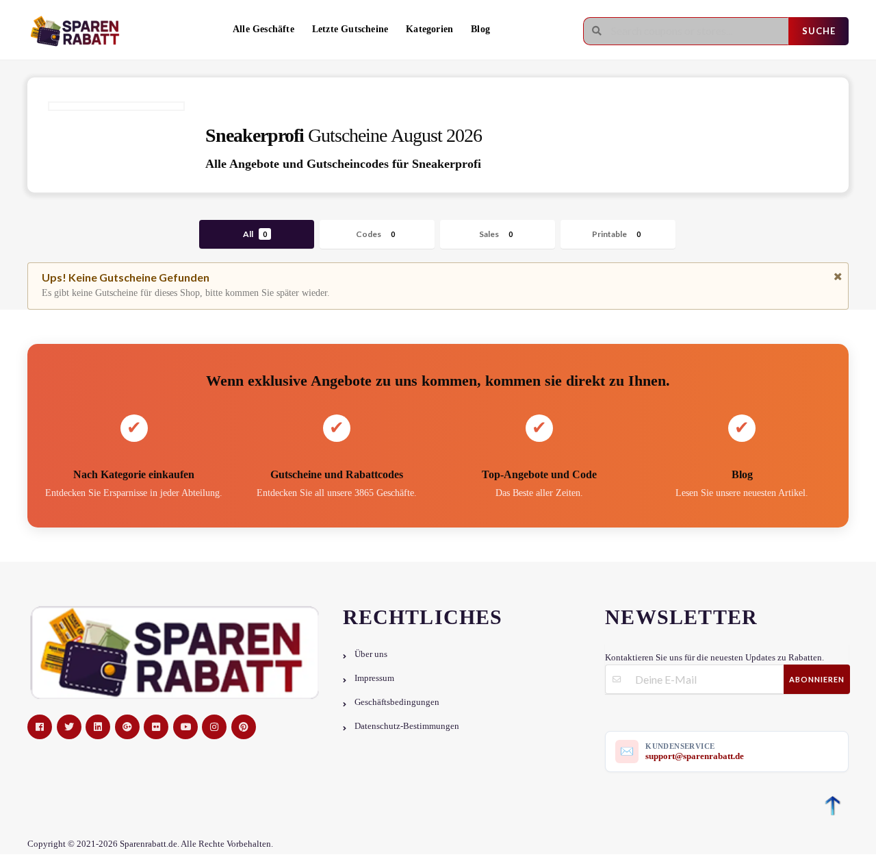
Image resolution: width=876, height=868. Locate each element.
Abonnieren (817, 679)
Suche (819, 30)
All (255, 234)
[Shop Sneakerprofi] (116, 106)
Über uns (371, 654)
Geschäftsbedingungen (397, 702)
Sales (496, 234)
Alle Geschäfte (263, 29)
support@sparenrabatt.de (694, 756)
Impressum (374, 678)
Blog (480, 29)
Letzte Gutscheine (350, 29)
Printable (616, 234)
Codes (375, 234)
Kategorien (429, 29)
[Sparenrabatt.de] (78, 31)
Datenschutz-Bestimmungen (407, 726)
